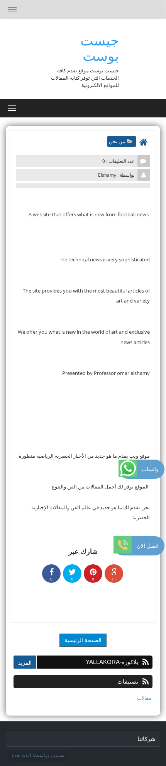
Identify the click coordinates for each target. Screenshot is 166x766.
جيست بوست (99, 48)
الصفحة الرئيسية (83, 640)
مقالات (144, 697)
